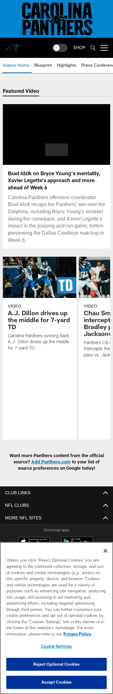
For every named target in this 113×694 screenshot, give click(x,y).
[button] (56, 149)
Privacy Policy (27, 633)
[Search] (92, 48)
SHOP (79, 47)
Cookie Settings (56, 646)
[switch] (59, 48)
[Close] (105, 551)
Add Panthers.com (51, 461)
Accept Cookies (56, 682)
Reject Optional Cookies (56, 664)
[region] (56, 618)
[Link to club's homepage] (12, 45)
